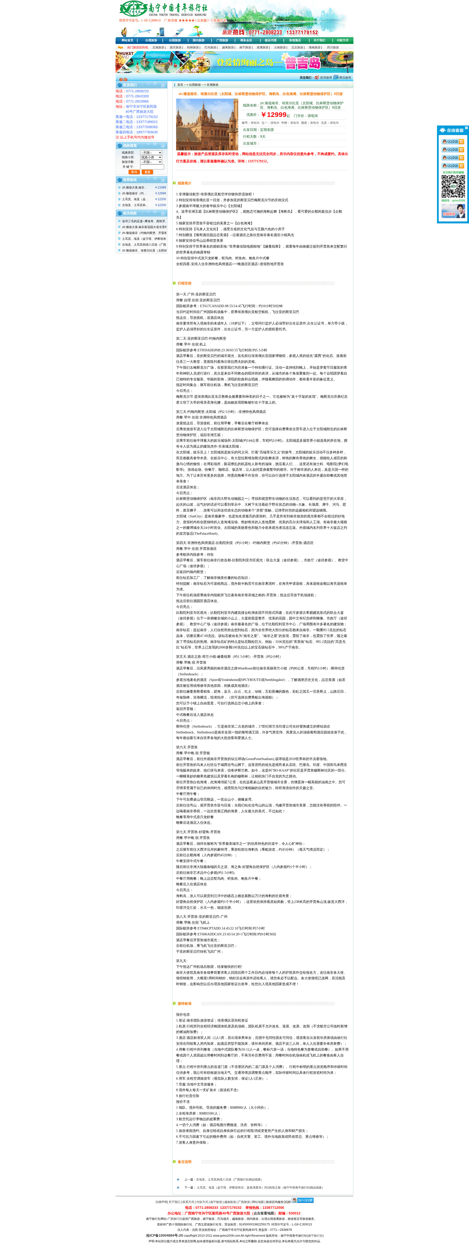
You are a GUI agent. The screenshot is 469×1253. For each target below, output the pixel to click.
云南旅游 (280, 47)
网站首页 (127, 40)
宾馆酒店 (295, 40)
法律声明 (161, 1202)
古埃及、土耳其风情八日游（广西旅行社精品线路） (230, 1179)
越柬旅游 (228, 47)
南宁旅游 (245, 47)
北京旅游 (297, 47)
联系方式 (188, 1202)
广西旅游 (222, 40)
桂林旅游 (193, 47)
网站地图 (258, 1202)
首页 (180, 84)
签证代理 (271, 40)
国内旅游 (198, 40)
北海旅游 (158, 47)
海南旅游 (314, 47)
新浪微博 (326, 77)
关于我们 (319, 40)
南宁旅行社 (315, 1235)
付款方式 (343, 40)
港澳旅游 (262, 47)
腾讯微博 (345, 77)
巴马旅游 (210, 47)
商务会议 (246, 40)
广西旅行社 (175, 1219)
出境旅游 (151, 40)
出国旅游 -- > (197, 84)
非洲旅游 (212, 84)
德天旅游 (175, 47)
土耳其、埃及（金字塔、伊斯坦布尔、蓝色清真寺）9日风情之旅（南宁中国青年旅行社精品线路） (261, 1187)
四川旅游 (333, 47)
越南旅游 (230, 1202)
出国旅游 (175, 40)
